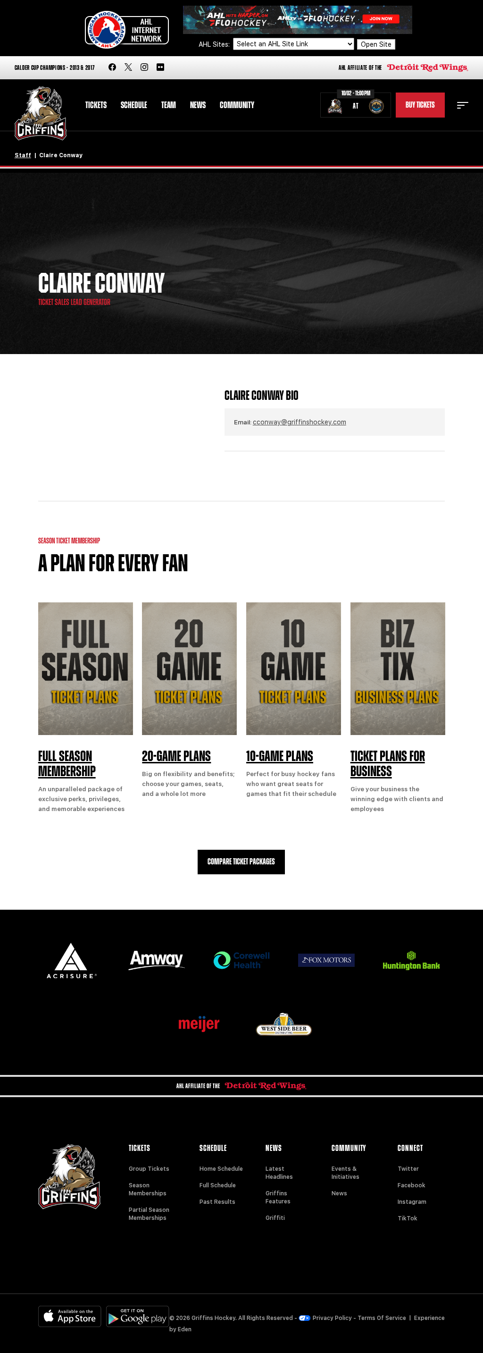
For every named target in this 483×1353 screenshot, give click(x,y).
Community (237, 105)
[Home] (41, 113)
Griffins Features (278, 1197)
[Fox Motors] (326, 960)
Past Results (217, 1202)
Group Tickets (149, 1169)
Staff (23, 155)
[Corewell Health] (241, 960)
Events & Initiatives (345, 1173)
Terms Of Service (382, 1318)
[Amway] (156, 960)
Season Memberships (148, 1189)
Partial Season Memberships (149, 1214)
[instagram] (144, 67)
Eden (185, 1329)
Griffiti (275, 1218)
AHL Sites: (215, 44)
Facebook (411, 1185)
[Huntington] (411, 960)
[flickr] (160, 68)
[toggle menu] (462, 105)
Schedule (134, 105)
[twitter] (128, 67)
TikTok (407, 1218)
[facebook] (112, 67)
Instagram (412, 1202)
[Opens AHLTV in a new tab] (297, 19)
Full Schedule (218, 1185)
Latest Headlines (279, 1173)
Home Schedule (221, 1169)
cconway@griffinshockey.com (299, 422)
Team (168, 105)
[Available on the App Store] (69, 1316)
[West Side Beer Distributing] (284, 1024)
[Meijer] (199, 1024)
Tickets (96, 105)
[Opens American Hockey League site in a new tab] (127, 30)
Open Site (376, 44)
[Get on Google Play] (137, 1316)
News (198, 105)
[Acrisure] (71, 960)
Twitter (408, 1169)
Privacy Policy (332, 1318)
